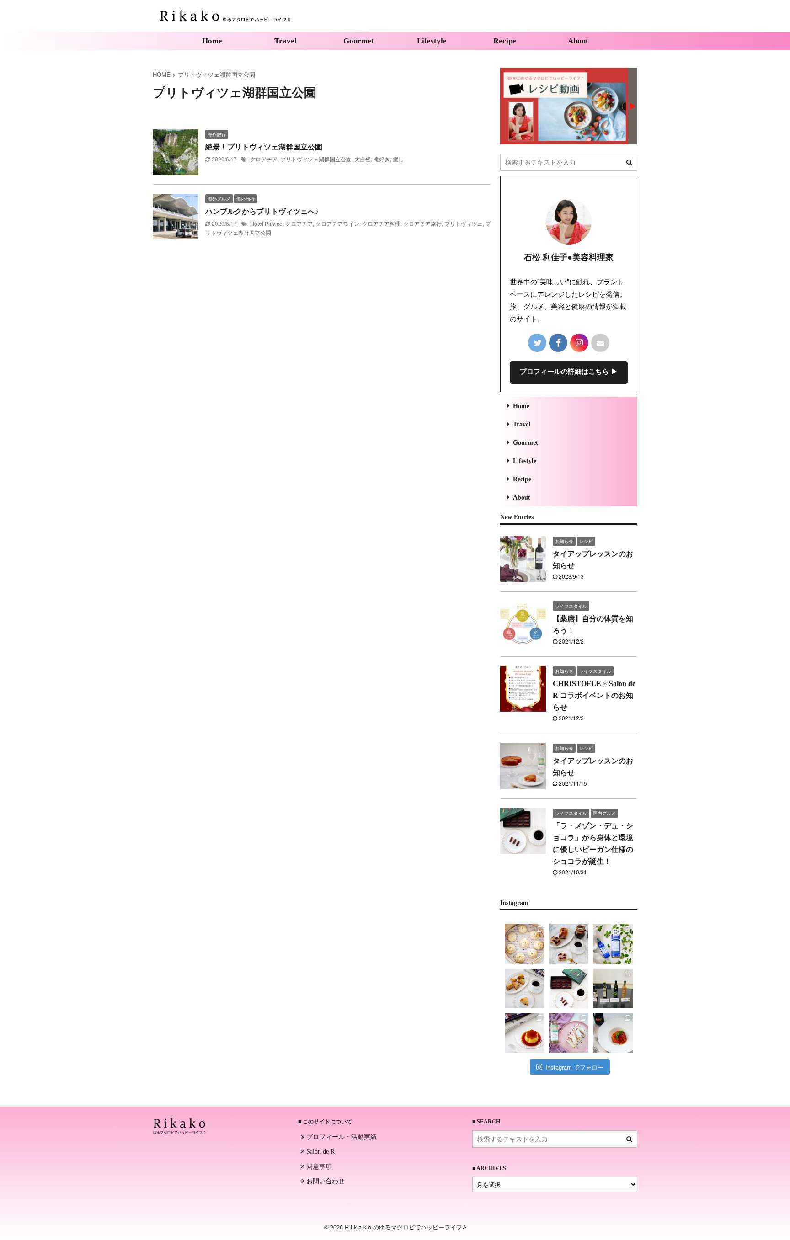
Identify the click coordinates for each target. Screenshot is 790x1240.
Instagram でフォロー (574, 1067)
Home (212, 41)
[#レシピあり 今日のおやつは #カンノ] (569, 1033)
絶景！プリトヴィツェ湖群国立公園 (263, 147)
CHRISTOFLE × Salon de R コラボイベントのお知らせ (594, 695)
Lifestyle (432, 41)
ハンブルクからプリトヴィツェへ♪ (262, 211)
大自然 (362, 159)
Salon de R (319, 1151)
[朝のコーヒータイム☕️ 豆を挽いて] (569, 944)
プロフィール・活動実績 (340, 1136)
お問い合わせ (324, 1180)
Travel (285, 41)
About (578, 41)
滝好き (382, 159)
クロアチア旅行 (422, 223)
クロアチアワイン (337, 223)
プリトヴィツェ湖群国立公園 (316, 159)
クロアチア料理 (381, 223)
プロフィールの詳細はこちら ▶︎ (569, 371)
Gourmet (358, 41)
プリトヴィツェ (463, 223)
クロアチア (264, 159)
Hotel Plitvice (266, 223)
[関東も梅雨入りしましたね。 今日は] (613, 944)
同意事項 (318, 1166)
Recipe (504, 41)
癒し (398, 159)
